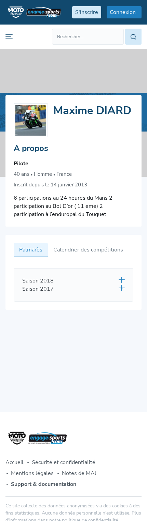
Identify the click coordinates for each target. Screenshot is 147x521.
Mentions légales (32, 473)
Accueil (14, 462)
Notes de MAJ (79, 473)
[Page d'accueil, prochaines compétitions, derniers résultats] (33, 12)
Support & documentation (43, 484)
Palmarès (30, 250)
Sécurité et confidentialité (63, 462)
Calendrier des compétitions (88, 250)
